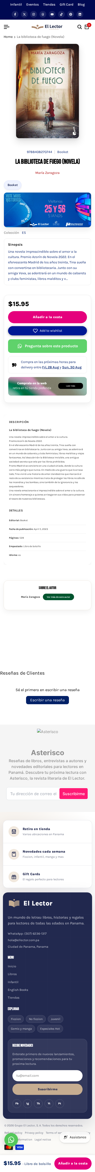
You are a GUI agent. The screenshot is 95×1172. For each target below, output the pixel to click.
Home (8, 37)
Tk (38, 1103)
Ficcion (16, 1019)
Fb (17, 1103)
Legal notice (43, 1139)
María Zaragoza (47, 173)
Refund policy (13, 1132)
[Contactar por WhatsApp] (11, 1140)
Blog (81, 4)
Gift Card (66, 4)
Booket (13, 185)
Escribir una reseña (47, 700)
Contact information (18, 1139)
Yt (49, 1103)
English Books (18, 990)
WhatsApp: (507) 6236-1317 (27, 933)
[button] (47, 330)
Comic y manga (21, 1028)
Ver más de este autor (58, 597)
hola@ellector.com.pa (23, 940)
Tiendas (49, 4)
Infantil (16, 4)
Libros (12, 974)
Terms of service (56, 1132)
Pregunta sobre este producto (51, 346)
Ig (27, 1103)
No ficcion (36, 1019)
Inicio (12, 966)
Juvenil (55, 1019)
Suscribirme (47, 1089)
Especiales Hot (50, 1028)
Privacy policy (34, 1132)
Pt (59, 1103)
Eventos (32, 4)
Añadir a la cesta (47, 317)
